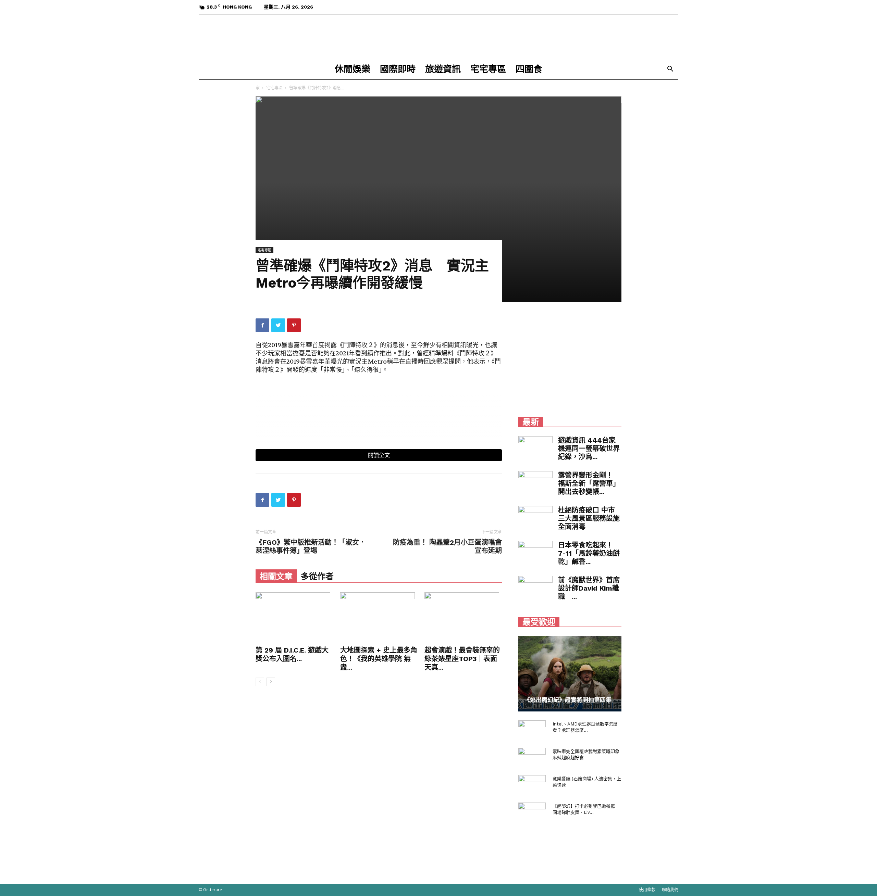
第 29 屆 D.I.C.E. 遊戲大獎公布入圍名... (292, 654)
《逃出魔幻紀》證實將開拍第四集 (568, 699)
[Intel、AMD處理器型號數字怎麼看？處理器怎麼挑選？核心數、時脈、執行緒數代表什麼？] (532, 730)
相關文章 (276, 576)
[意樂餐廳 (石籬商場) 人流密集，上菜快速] (532, 785)
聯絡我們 (670, 890)
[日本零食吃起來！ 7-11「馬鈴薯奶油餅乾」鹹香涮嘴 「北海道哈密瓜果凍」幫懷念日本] (535, 553)
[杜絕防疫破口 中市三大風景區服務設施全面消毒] (535, 518)
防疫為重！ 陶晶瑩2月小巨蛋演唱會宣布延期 (447, 546)
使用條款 (647, 890)
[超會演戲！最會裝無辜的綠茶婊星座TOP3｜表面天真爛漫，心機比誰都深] (463, 618)
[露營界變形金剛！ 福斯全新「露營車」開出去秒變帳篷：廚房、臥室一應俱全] (535, 483)
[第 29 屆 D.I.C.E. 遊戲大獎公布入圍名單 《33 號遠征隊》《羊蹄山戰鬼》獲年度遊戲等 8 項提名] (294, 618)
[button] (670, 69)
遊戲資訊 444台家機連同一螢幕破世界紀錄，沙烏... (589, 448)
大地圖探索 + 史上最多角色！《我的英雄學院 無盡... (378, 658)
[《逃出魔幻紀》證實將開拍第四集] (569, 673)
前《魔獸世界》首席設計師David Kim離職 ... (589, 588)
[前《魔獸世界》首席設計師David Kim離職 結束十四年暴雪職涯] (535, 588)
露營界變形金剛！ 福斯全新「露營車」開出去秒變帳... (589, 483)
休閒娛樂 (352, 69)
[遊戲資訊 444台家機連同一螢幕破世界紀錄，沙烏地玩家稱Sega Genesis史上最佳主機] (535, 448)
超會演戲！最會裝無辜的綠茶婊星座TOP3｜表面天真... (462, 658)
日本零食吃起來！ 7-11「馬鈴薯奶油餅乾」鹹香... (589, 553)
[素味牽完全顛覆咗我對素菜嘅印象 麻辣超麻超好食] (532, 758)
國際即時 (398, 69)
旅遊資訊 (443, 69)
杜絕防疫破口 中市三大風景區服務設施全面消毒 (589, 518)
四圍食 (529, 69)
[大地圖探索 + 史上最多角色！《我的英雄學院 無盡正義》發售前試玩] (379, 618)
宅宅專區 (488, 69)
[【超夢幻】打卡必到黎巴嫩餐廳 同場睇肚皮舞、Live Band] (532, 813)
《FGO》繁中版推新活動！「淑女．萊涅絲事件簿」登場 (311, 546)
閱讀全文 (379, 455)
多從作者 (317, 576)
